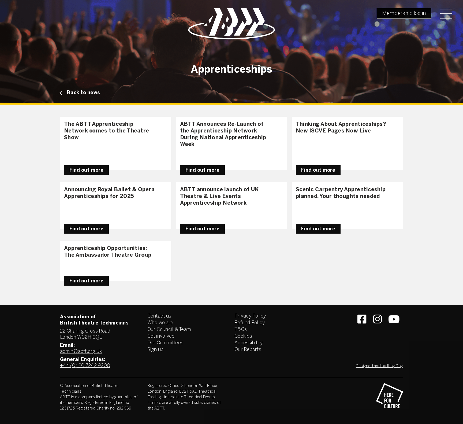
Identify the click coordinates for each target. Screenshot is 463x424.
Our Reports (247, 350)
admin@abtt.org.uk (81, 351)
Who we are (160, 323)
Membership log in (404, 13)
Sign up (155, 350)
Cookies (243, 336)
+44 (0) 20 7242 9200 (85, 366)
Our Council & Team (169, 329)
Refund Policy (249, 323)
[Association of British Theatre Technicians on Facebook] (361, 329)
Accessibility (248, 343)
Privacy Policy (250, 316)
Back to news (83, 93)
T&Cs (240, 329)
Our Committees (165, 343)
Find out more (86, 170)
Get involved (161, 336)
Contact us (159, 316)
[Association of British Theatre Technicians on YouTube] (394, 329)
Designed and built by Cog (379, 366)
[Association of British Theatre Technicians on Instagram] (377, 329)
